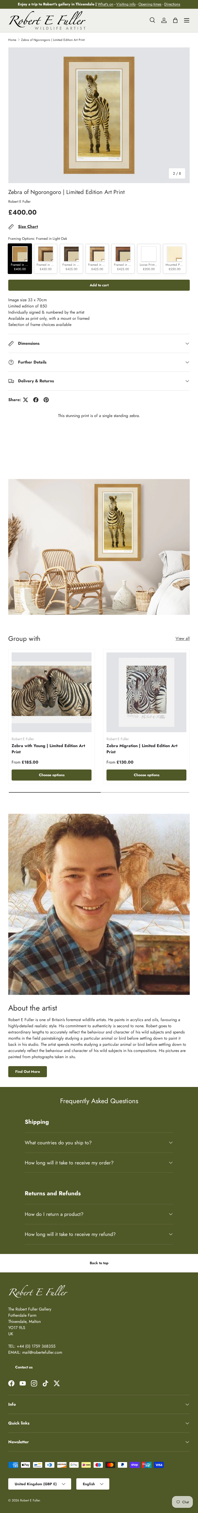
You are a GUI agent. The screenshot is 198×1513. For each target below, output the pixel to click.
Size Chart (28, 226)
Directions (172, 4)
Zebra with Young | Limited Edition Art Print (48, 749)
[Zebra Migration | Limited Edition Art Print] (146, 692)
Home (12, 39)
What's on (105, 4)
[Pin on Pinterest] (46, 400)
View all (183, 638)
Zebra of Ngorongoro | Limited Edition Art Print (53, 39)
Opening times (149, 4)
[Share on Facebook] (36, 400)
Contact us (23, 1367)
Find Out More (27, 1071)
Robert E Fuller (19, 201)
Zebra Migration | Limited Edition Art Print (141, 749)
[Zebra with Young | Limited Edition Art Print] (52, 692)
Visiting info (126, 4)
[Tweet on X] (25, 400)
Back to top (99, 1263)
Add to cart (99, 285)
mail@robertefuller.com (42, 1352)
